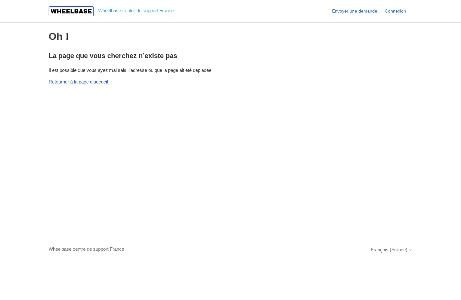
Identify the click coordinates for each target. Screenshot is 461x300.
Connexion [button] (395, 10)
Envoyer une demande (354, 10)
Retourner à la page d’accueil (78, 81)
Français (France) (390, 249)
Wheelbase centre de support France (86, 249)
